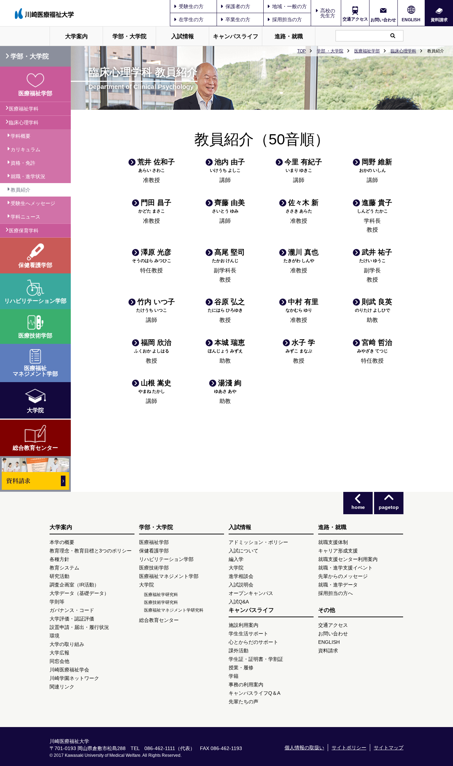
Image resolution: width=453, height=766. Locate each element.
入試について (243, 551)
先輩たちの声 (243, 701)
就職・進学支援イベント (345, 568)
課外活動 (238, 650)
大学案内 (76, 36)
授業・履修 (241, 667)
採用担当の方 (287, 19)
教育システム (64, 568)
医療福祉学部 (367, 51)
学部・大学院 (130, 36)
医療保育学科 (24, 230)
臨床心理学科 (403, 51)
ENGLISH (411, 19)
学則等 (57, 602)
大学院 (146, 585)
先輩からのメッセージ (343, 576)
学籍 (234, 676)
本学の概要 (62, 542)
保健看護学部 (154, 551)
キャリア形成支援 (338, 551)
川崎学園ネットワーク (74, 678)
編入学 (236, 559)
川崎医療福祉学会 (69, 670)
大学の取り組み (67, 644)
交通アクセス (355, 19)
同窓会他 (59, 661)
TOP (301, 51)
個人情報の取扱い (304, 747)
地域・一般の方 (289, 6)
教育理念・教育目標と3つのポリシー (91, 551)
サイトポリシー (349, 747)
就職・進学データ (338, 585)
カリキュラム (25, 149)
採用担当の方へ (335, 593)
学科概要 (20, 136)
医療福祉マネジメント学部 (169, 576)
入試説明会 (241, 585)
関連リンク (62, 687)
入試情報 (182, 36)
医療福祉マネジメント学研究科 (173, 610)
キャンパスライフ (235, 36)
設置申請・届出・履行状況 (79, 627)
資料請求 (439, 19)
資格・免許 (23, 163)
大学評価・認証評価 (72, 619)
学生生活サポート (248, 633)
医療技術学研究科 (161, 602)
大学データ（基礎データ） (79, 593)
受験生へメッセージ (33, 203)
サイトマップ (388, 747)
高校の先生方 (327, 13)
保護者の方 (237, 6)
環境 (54, 636)
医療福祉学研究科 (161, 594)
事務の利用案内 (246, 684)
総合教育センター (159, 620)
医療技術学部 (154, 568)
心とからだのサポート (253, 642)
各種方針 (59, 559)
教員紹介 (20, 190)
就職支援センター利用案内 (348, 559)
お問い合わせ (383, 19)
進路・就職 (289, 36)
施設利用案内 (243, 625)
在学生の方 (191, 19)
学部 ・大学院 (330, 51)
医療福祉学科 (24, 109)
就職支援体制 (333, 542)
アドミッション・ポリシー (258, 542)
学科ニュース (25, 217)
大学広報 (59, 653)
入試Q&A (239, 602)
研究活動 (59, 576)
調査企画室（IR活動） (74, 585)
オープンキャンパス (251, 593)
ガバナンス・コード (72, 610)
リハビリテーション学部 (166, 559)
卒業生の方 (237, 19)
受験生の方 (191, 6)
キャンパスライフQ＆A (254, 693)
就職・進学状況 (28, 176)
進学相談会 (241, 576)
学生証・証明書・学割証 (256, 659)
